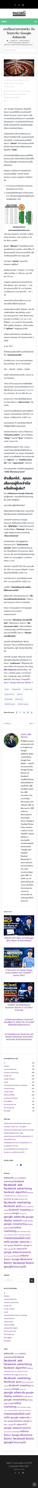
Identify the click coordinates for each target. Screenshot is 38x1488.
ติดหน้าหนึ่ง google (10, 704)
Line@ (6, 1082)
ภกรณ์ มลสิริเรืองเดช (12, 91)
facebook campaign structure (19, 1196)
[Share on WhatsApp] (31, 712)
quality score (19, 699)
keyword (19, 694)
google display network (19, 1218)
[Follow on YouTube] (23, 5)
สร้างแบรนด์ (16, 1256)
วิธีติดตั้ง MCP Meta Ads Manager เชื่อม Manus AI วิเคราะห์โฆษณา (19, 939)
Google (15, 1213)
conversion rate (27, 689)
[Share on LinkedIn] (24, 712)
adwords (9, 1177)
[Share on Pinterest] (27, 712)
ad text (7, 689)
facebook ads (13, 1185)
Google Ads (13, 41)
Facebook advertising (18, 1188)
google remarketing (15, 1224)
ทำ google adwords (15, 1250)
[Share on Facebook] (16, 712)
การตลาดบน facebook (25, 1235)
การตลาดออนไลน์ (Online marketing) (18, 43)
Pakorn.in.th (19, 1469)
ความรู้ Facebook (9, 1089)
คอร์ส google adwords (16, 1242)
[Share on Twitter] (20, 712)
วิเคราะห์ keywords (8, 1256)
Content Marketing (10, 1069)
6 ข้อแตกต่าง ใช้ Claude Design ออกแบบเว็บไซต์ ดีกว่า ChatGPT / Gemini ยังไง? (19, 973)
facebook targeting (19, 1209)
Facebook (19, 1181)
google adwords (9, 694)
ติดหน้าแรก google (23, 704)
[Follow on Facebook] (15, 5)
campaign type (16, 689)
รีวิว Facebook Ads (10, 1104)
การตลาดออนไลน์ (14, 1238)
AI (4, 1063)
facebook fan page (11, 1199)
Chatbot (6, 1066)
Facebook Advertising (11, 1073)
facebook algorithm (15, 1192)
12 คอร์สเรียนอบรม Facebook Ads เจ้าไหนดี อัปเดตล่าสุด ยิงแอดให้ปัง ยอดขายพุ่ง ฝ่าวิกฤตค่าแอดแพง (19, 1037)
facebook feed (23, 1199)
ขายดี (27, 1238)
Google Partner (28, 1221)
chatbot (16, 1178)
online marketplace (21, 1231)
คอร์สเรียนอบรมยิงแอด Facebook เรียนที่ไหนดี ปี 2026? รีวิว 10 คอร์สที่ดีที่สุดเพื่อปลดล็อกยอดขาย (19, 1022)
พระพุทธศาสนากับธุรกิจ (10, 1098)
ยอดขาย (26, 1252)
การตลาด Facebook (13, 1235)
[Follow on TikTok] (19, 5)
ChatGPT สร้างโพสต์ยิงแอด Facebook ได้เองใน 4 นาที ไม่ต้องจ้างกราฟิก (19, 1007)
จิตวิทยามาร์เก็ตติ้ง (24, 41)
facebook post (12, 1206)
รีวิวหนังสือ (7, 1111)
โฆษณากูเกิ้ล (20, 1266)
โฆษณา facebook (14, 1263)
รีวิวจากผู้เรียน (8, 1101)
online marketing (12, 1229)
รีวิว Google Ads (9, 1108)
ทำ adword (19, 1248)
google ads (22, 1213)
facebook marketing (17, 1202)
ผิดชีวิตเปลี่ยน (15, 669)
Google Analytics (9, 1079)
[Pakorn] (19, 13)
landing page (8, 699)
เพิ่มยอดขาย (26, 1259)
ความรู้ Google (8, 1092)
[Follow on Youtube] (20, 1165)
